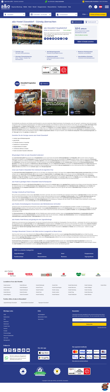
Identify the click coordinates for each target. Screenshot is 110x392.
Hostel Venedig (88, 290)
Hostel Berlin (7, 290)
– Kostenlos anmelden (14, 1)
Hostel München (72, 287)
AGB (5, 314)
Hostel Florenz (39, 287)
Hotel (29, 7)
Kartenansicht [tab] (92, 22)
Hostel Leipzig (55, 290)
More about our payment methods (80, 361)
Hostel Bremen (7, 292)
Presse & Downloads (8, 335)
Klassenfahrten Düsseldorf (27, 302)
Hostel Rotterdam (72, 294)
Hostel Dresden (23, 292)
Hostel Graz (39, 292)
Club (69, 7)
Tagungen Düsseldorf (43, 302)
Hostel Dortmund (24, 290)
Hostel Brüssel (23, 285)
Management (7, 340)
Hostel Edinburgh (40, 285)
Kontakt (5, 330)
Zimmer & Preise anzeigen (98, 14)
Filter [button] (84, 14)
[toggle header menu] (107, 6)
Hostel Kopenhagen (57, 287)
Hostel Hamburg (40, 294)
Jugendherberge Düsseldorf (10, 302)
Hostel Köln (55, 285)
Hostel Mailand (55, 294)
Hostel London (55, 292)
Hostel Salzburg (88, 285)
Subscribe (89, 324)
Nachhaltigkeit (41, 314)
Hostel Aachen (7, 285)
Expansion (6, 321)
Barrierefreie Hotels (42, 317)
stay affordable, (56, 1)
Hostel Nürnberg (72, 290)
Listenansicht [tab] (78, 22)
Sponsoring (40, 319)
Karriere (5, 328)
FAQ (5, 319)
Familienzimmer (62, 7)
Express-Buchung (17, 7)
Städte (25, 7)
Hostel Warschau (89, 292)
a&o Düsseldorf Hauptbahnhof (55, 28)
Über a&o (6, 337)
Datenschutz (6, 317)
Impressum (6, 324)
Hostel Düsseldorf (24, 294)
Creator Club (7, 326)
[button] (19, 1)
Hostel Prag (71, 292)
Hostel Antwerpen (8, 287)
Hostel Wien (103, 285)
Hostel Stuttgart (88, 287)
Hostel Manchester (72, 285)
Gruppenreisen (42, 7)
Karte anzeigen (67, 30)
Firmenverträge (7, 333)
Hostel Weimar (88, 294)
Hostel (34, 7)
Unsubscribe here (102, 327)
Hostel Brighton (7, 294)
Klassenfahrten (52, 7)
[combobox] (14, 14)
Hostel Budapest (24, 287)
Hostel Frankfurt (39, 290)
